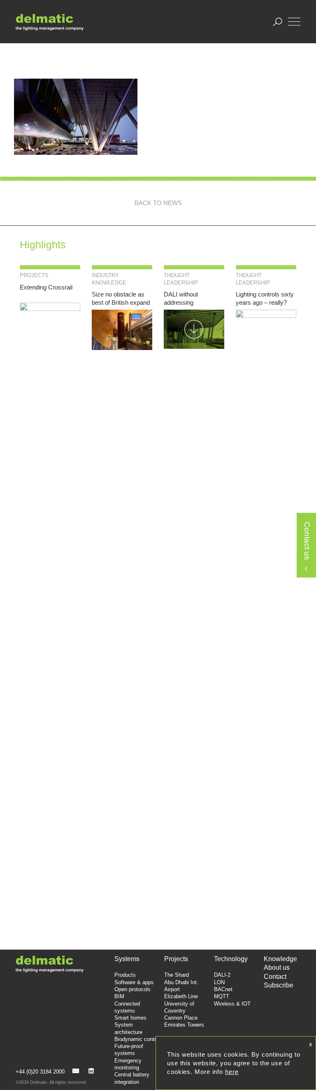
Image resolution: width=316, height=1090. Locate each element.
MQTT (221, 996)
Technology (231, 958)
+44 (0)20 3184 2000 (40, 1072)
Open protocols (132, 989)
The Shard (176, 975)
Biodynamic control (137, 1039)
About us (277, 967)
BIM (119, 996)
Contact (275, 976)
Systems (126, 958)
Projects (176, 958)
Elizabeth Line (181, 996)
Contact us (306, 541)
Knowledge (280, 958)
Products (125, 975)
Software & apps (134, 982)
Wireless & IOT (232, 1004)
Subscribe (278, 985)
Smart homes (130, 1018)
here (232, 1071)
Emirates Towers (184, 1025)
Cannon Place (181, 1018)
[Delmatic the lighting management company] (50, 22)
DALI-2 (222, 975)
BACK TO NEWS (158, 202)
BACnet (223, 989)
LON (219, 982)
